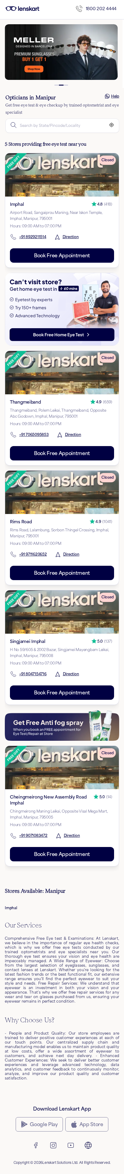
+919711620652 (33, 554)
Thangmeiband (25, 401)
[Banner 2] (61, 85)
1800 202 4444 (101, 8)
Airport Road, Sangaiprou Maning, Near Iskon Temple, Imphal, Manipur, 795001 (56, 215)
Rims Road (21, 521)
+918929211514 (32, 237)
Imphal (17, 204)
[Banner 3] (66, 85)
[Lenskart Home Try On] (62, 309)
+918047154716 (33, 674)
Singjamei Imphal (27, 641)
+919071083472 (33, 835)
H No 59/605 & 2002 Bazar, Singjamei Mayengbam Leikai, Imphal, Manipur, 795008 (59, 652)
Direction (71, 237)
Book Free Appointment (62, 255)
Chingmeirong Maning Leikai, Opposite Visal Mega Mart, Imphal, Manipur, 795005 (59, 814)
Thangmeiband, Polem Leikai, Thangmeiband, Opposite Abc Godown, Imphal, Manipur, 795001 (58, 413)
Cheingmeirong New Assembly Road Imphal (48, 799)
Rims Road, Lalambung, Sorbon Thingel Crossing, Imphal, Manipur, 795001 (59, 533)
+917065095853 (34, 434)
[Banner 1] (56, 85)
